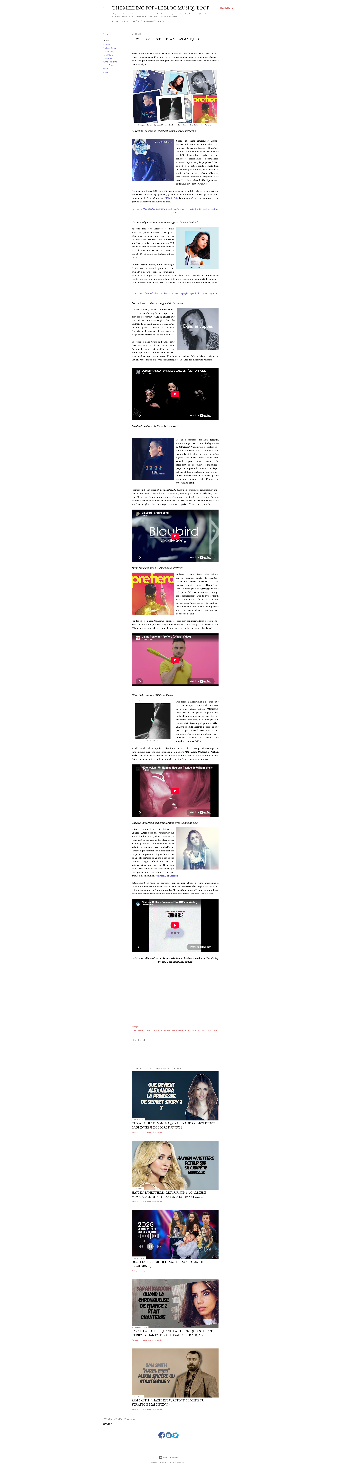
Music (115, 21)
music (105, 68)
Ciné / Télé (136, 21)
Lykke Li (162, 875)
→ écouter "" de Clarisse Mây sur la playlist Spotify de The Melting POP (175, 293)
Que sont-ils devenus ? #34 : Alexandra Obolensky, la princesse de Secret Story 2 (173, 1125)
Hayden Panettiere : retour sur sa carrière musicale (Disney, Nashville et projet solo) (169, 1194)
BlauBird (106, 44)
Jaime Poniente (110, 62)
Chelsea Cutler (109, 48)
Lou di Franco (109, 65)
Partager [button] (107, 34)
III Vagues (107, 58)
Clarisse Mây (108, 51)
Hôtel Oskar (108, 55)
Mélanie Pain (171, 198)
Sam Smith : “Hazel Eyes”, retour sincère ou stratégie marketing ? (168, 1402)
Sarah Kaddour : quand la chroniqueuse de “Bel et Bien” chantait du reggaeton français (173, 1333)
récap (105, 72)
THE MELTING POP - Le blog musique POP (160, 8)
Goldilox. (173, 875)
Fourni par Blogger (170, 1457)
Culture (124, 21)
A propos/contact (153, 21)
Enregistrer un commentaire (151, 1132)
